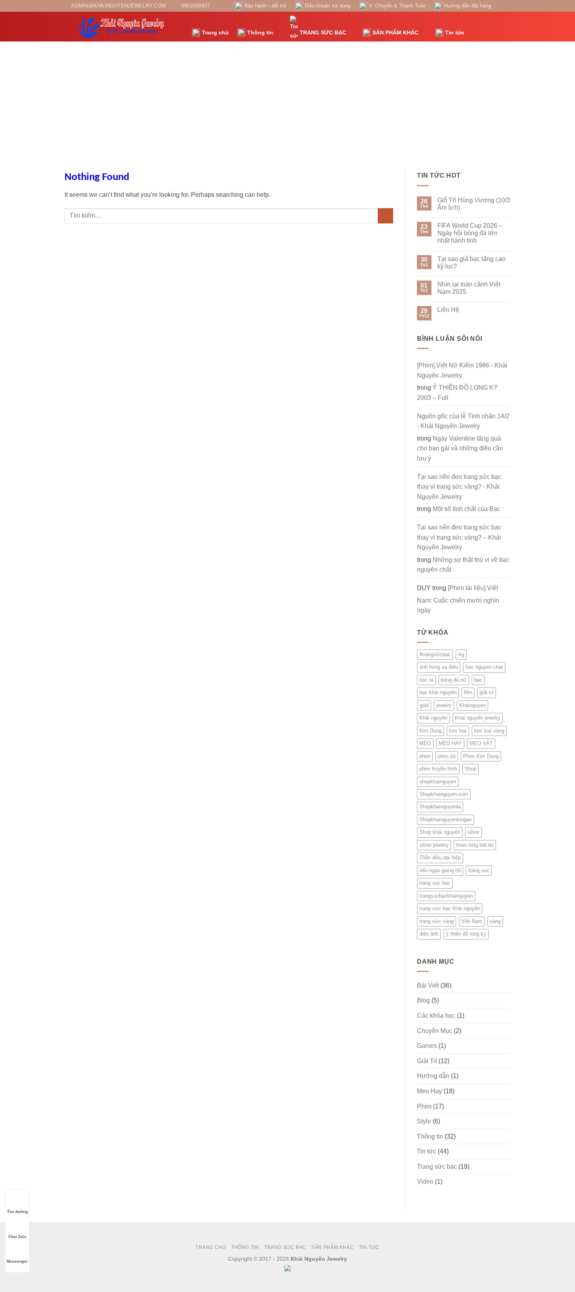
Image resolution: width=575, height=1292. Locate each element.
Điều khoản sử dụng (327, 6)
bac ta (426, 680)
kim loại (458, 731)
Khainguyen (472, 705)
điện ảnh (428, 934)
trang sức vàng (436, 921)
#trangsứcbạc (435, 654)
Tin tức (454, 32)
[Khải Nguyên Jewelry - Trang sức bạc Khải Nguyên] (122, 26)
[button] (474, 26)
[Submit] (385, 215)
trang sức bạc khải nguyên (449, 908)
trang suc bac (434, 883)
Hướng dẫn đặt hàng (467, 6)
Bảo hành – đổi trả (265, 6)
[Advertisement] (287, 100)
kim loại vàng (489, 731)
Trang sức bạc (437, 1166)
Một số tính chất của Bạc (466, 509)
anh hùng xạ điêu (438, 667)
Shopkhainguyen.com (443, 794)
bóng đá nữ (454, 680)
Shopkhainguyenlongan (445, 819)
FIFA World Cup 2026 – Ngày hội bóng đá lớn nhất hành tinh (469, 233)
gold (424, 705)
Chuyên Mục (434, 1030)
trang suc (478, 870)
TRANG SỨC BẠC (323, 32)
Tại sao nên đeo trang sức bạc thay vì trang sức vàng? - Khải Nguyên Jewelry (459, 486)
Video (425, 1181)
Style (424, 1121)
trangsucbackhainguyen (446, 896)
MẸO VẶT (481, 743)
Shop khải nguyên (439, 832)
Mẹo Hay (429, 1091)
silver (473, 832)
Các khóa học (436, 1015)
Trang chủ (215, 32)
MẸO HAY (450, 743)
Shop (470, 769)
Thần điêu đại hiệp (440, 857)
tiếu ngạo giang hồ (440, 870)
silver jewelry (434, 845)
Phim (424, 1106)
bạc (478, 680)
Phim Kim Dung (481, 756)
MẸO (425, 743)
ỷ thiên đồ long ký (466, 934)
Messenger (17, 1261)
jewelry (444, 705)
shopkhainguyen (437, 782)
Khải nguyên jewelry (477, 718)
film (468, 692)
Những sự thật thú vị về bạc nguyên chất (463, 564)
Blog (423, 1000)
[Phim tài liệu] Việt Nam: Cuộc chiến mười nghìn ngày (458, 599)
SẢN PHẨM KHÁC (395, 32)
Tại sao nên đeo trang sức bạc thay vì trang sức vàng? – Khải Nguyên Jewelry (459, 537)
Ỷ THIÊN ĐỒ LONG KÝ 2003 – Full (457, 392)
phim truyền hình (438, 769)
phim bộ (447, 756)
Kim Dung (430, 731)
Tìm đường (17, 1211)
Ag (461, 654)
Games (427, 1045)
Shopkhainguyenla (440, 807)
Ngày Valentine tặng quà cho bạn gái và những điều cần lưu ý (460, 448)
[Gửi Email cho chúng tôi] (506, 6)
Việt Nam (471, 921)
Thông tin (260, 32)
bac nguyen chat (484, 667)
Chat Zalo (17, 1236)
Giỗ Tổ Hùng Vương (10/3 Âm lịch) (473, 204)
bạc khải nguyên (437, 692)
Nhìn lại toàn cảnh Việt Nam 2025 (468, 288)
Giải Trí (427, 1061)
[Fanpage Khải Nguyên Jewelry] (499, 6)
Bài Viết (428, 985)
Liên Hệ (448, 309)
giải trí (487, 692)
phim (424, 756)
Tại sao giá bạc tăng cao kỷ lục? (471, 263)
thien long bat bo (475, 845)
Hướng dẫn (433, 1075)
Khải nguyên (433, 718)
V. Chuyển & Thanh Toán (397, 6)
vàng (495, 921)
